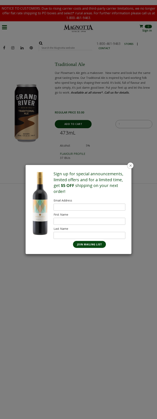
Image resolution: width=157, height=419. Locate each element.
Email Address (63, 201)
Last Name (61, 229)
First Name (61, 215)
